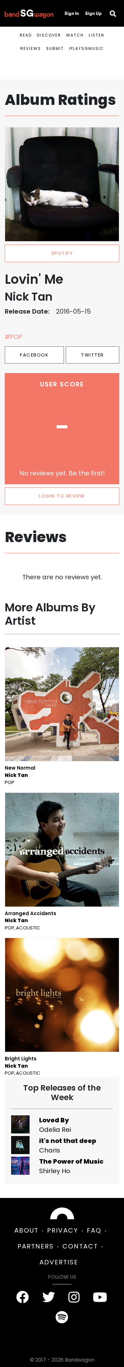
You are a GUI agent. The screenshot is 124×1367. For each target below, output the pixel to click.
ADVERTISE (58, 1262)
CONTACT (80, 1246)
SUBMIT (55, 48)
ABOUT (26, 1230)
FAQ (94, 1230)
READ (26, 35)
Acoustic (28, 927)
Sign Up (93, 13)
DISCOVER (49, 35)
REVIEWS (30, 48)
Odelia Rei (55, 1129)
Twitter (92, 354)
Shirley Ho (54, 1170)
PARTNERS (35, 1246)
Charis (49, 1150)
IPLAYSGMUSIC (86, 48)
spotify (62, 253)
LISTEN (96, 35)
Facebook (34, 354)
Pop (9, 782)
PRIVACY (62, 1230)
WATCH (75, 35)
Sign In (72, 13)
